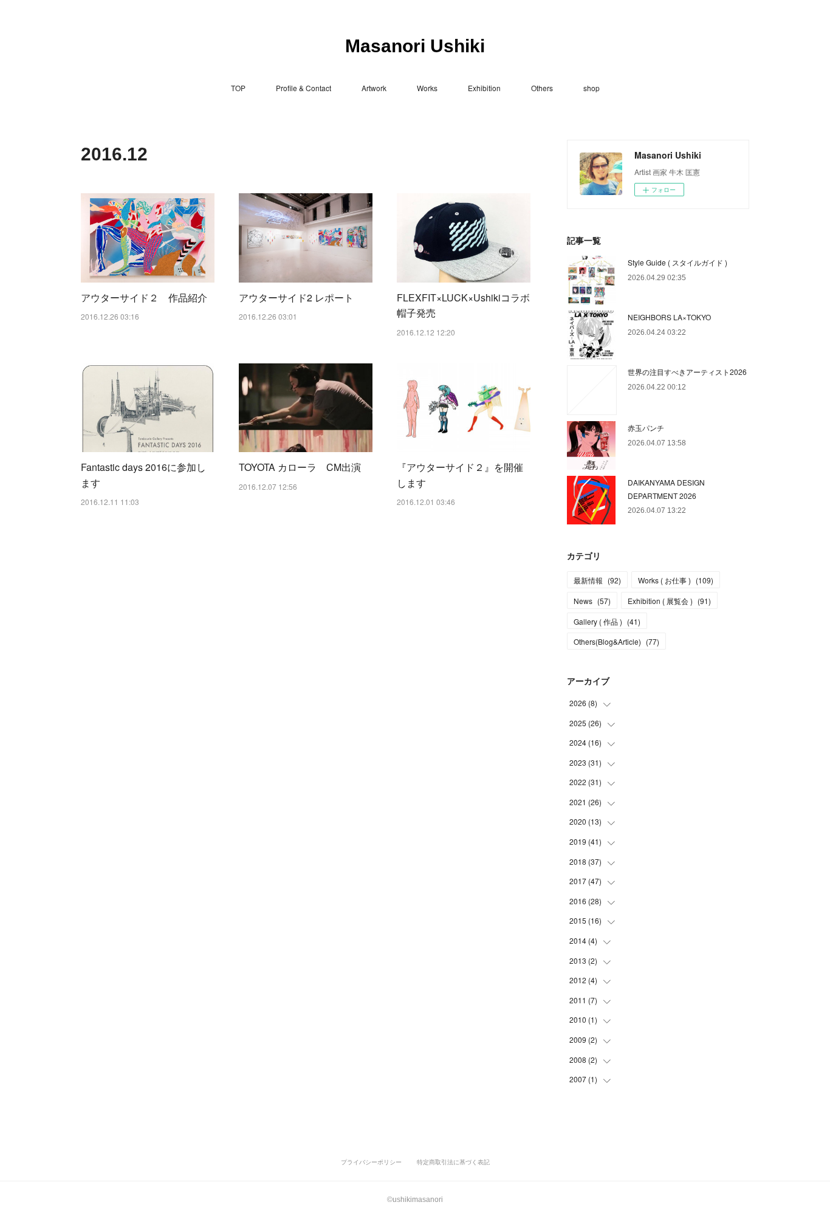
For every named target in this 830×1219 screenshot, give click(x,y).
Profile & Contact (303, 88)
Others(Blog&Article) (616, 641)
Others (542, 88)
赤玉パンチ (646, 427)
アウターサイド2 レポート (296, 297)
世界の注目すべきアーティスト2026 (687, 371)
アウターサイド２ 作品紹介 (144, 297)
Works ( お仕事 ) (675, 580)
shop (591, 88)
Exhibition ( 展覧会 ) (669, 601)
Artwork (374, 88)
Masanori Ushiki (415, 46)
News (592, 601)
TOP (238, 88)
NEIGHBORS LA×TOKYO (669, 317)
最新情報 (597, 580)
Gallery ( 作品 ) (607, 621)
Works (427, 88)
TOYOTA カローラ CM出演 (300, 467)
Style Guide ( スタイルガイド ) (677, 262)
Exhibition (484, 88)
